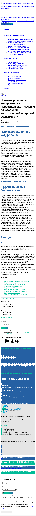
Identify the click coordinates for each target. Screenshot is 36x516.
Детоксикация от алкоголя (16, 64)
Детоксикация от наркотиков (17, 65)
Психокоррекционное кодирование (19, 51)
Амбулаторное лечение (15, 83)
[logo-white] (13, 413)
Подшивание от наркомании (17, 85)
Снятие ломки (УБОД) (15, 67)
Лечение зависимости (11, 72)
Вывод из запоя (13, 62)
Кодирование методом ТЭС (17, 46)
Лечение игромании (14, 76)
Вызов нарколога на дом (16, 69)
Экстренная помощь (10, 58)
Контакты (7, 88)
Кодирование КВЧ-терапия (16, 44)
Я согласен (7, 512)
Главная (6, 29)
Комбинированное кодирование (18, 49)
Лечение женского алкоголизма (18, 48)
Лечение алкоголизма (15, 78)
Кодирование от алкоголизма (14, 35)
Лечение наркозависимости (17, 80)
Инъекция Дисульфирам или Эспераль (20, 39)
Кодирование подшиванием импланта (20, 41)
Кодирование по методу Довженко (19, 53)
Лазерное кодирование (15, 43)
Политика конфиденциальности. (11, 459)
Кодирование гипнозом (15, 54)
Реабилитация (12, 81)
